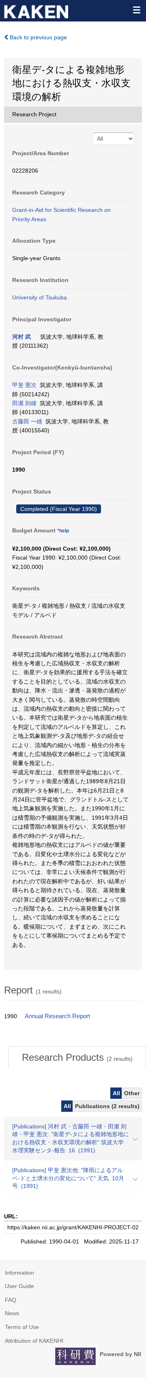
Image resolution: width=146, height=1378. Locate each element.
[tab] (77, 1057)
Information (19, 1272)
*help (63, 531)
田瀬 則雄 (24, 403)
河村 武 (21, 336)
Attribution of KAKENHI (34, 1340)
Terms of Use (22, 1327)
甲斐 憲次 (24, 385)
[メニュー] (136, 9)
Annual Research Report (57, 1016)
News (12, 1313)
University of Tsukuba (39, 297)
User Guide (19, 1286)
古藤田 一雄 (27, 421)
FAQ (10, 1300)
